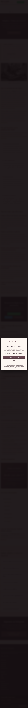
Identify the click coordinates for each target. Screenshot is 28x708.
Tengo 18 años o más (14, 357)
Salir (14, 360)
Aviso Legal (18, 367)
